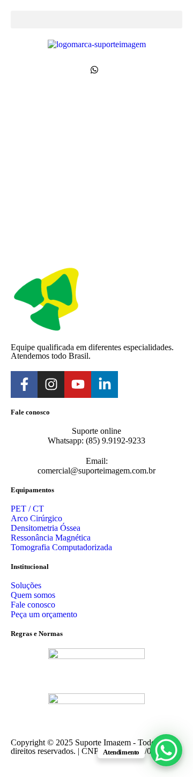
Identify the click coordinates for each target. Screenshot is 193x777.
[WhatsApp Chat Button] (166, 750)
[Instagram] (51, 384)
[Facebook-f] (24, 384)
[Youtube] (77, 384)
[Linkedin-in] (104, 384)
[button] (96, 19)
